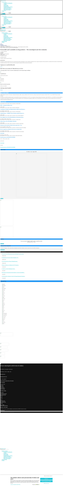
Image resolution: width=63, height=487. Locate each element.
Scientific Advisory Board (8, 6)
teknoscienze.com (2, 374)
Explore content (4, 2)
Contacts (1, 403)
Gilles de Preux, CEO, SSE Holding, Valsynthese (8, 121)
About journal (4, 10)
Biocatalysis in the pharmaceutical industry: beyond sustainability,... (13, 272)
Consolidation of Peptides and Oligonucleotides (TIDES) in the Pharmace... (12, 109)
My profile (1, 44)
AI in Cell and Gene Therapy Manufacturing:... (10, 261)
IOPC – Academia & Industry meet (6, 105)
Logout (6, 45)
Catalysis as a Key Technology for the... (8, 268)
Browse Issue (6, 36)
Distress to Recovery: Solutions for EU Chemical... (10, 265)
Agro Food (1, 385)
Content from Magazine (8, 3)
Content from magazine (3, 393)
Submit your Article (7, 7)
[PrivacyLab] (37, 484)
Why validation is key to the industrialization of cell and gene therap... (12, 117)
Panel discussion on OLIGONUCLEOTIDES (7, 137)
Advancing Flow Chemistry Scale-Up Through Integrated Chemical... (13, 276)
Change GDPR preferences (4, 405)
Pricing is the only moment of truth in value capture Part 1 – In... (11, 125)
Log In (1, 66)
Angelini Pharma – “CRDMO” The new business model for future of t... (12, 113)
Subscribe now (2, 45)
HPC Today (2, 386)
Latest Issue (6, 5)
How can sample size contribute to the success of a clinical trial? (11, 129)
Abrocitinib (2, 133)
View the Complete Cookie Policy (15, 484)
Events (3, 11)
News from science (7, 9)
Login (1, 13)
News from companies (8, 8)
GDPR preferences (46, 483)
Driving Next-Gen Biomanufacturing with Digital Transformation (13, 253)
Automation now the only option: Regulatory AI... (10, 257)
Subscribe (3, 13)
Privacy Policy (2, 404)
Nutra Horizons (2, 387)
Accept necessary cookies (46, 481)
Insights (5, 4)
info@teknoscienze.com (3, 376)
